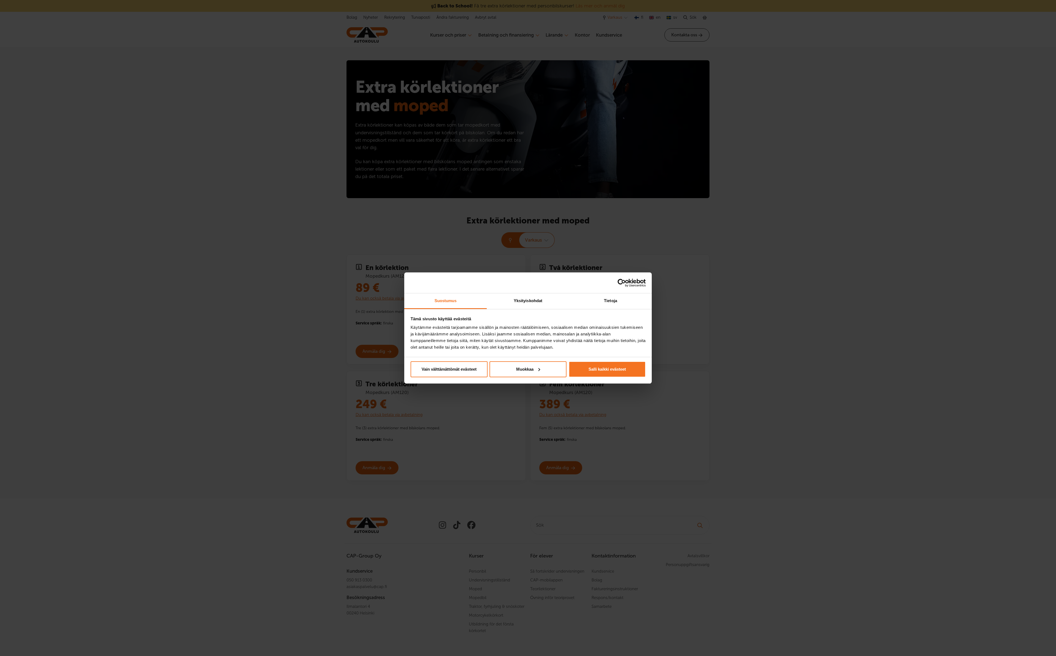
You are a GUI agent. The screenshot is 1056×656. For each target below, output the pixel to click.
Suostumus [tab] (446, 300)
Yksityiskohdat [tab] (528, 300)
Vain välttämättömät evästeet (449, 369)
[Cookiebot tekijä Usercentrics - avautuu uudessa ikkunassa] (622, 283)
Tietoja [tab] (610, 300)
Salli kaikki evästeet (607, 369)
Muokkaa (525, 369)
